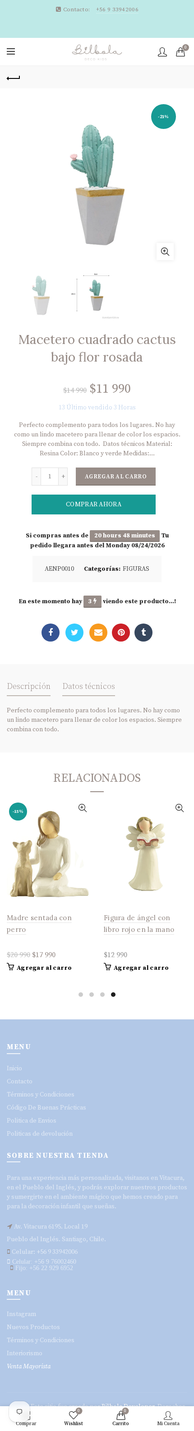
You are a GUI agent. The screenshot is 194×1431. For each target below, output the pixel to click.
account (162, 52)
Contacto (19, 1082)
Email (98, 633)
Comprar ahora (93, 504)
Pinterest (121, 633)
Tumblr (143, 633)
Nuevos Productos (33, 1327)
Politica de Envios (31, 1121)
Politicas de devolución (40, 1134)
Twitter (74, 633)
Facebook (51, 633)
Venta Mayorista (29, 1366)
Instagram (21, 1314)
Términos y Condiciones (40, 1095)
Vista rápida (82, 808)
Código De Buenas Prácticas (46, 1108)
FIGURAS (136, 569)
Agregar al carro (116, 476)
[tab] (29, 689)
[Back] (13, 77)
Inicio (14, 1068)
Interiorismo (24, 1353)
